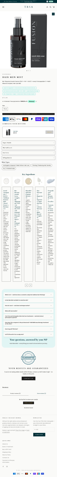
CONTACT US (28, 378)
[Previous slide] (26, 285)
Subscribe (39, 434)
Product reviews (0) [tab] (15, 393)
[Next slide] (30, 285)
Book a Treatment (7, 447)
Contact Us (5, 457)
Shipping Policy (6, 452)
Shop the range (20, 430)
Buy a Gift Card (6, 449)
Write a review (28, 403)
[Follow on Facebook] (3, 466)
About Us (5, 444)
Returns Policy (6, 455)
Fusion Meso (6, 74)
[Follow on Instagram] (7, 466)
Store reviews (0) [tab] (41, 393)
